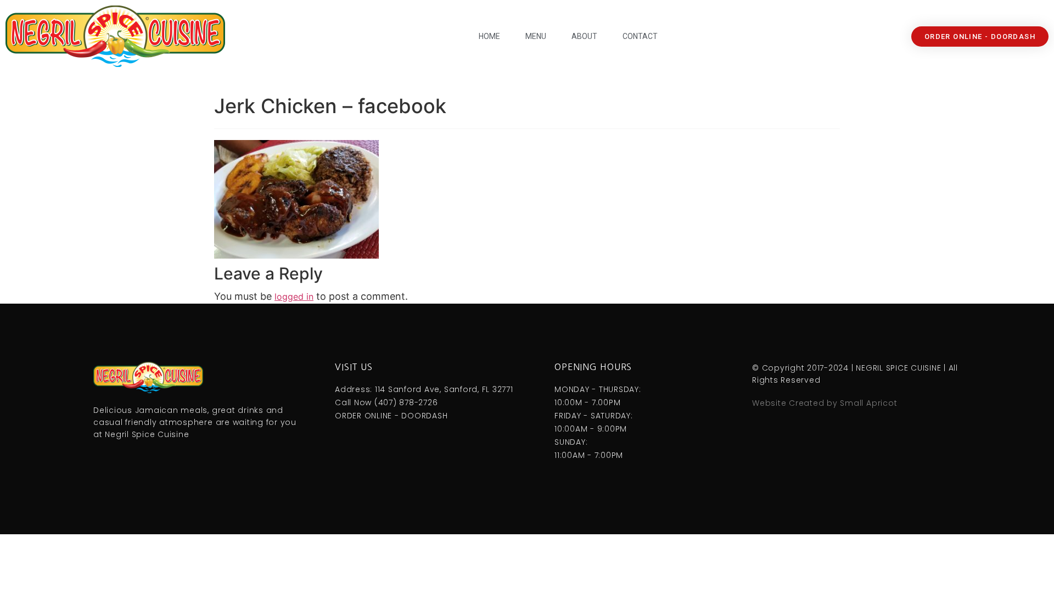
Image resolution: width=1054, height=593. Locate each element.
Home (489, 36)
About (584, 36)
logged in (293, 296)
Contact (640, 36)
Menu (535, 36)
